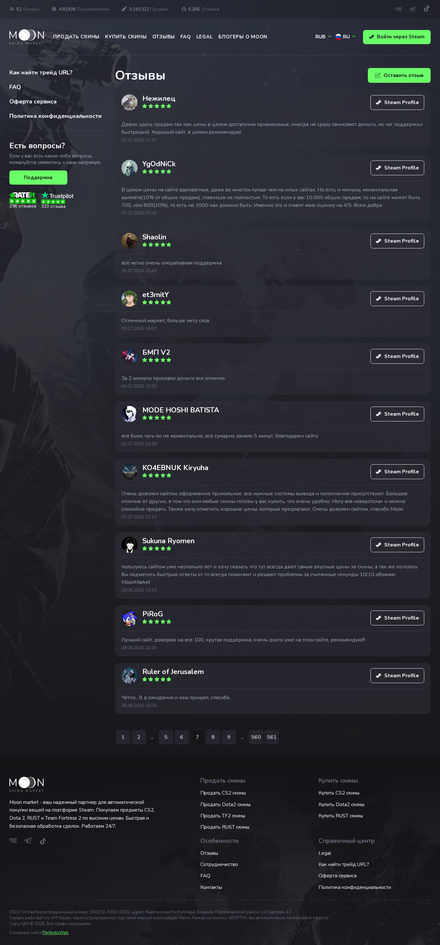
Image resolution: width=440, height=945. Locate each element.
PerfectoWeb (56, 933)
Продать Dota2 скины (225, 804)
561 (272, 737)
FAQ (185, 37)
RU (346, 37)
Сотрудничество (219, 864)
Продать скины (76, 37)
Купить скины (126, 37)
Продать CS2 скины (223, 793)
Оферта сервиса (33, 101)
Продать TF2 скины (222, 816)
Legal (204, 37)
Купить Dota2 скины (341, 804)
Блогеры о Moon (243, 37)
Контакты (211, 887)
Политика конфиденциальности (55, 116)
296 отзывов (22, 206)
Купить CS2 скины (339, 793)
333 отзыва (53, 206)
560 (256, 737)
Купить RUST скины (341, 816)
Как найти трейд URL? (40, 72)
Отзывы (163, 37)
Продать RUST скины (224, 827)
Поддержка (38, 177)
